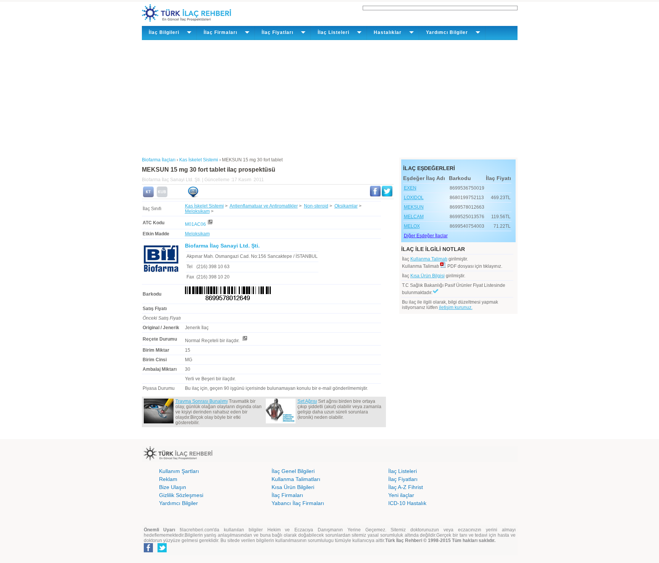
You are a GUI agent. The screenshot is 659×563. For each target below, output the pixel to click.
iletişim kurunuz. (456, 307)
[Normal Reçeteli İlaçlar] (244, 340)
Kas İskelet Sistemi (204, 206)
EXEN (410, 188)
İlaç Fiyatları (403, 479)
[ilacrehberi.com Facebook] (148, 550)
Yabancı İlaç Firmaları (298, 503)
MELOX (412, 226)
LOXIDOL (414, 197)
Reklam (168, 479)
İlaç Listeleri (402, 471)
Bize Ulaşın (172, 487)
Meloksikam (197, 211)
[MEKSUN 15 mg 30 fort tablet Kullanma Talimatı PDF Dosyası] (443, 266)
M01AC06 (195, 224)
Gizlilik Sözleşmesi (181, 495)
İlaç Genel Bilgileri (293, 471)
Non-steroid (316, 206)
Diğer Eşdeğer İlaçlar (426, 235)
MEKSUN (414, 207)
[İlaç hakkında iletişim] (193, 195)
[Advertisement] (330, 97)
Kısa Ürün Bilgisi (427, 275)
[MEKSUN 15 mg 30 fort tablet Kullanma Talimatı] (148, 195)
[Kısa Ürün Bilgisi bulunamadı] (162, 195)
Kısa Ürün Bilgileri (293, 487)
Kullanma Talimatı (428, 259)
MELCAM (414, 216)
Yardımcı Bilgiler (178, 503)
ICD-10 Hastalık (407, 503)
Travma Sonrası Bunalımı (201, 401)
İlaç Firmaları (287, 495)
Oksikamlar (346, 206)
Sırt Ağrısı (307, 401)
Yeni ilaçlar (401, 495)
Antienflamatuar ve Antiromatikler (264, 206)
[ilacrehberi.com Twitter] (162, 550)
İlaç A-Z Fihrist (405, 487)
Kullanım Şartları (179, 471)
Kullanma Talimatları (296, 479)
